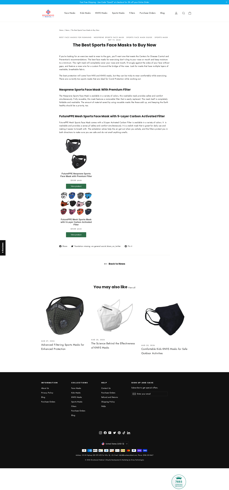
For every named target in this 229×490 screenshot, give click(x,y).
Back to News (116, 263)
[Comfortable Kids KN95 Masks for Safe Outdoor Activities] (164, 318)
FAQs (103, 406)
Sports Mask (161, 37)
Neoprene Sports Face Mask (109, 37)
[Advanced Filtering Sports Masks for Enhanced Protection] (64, 316)
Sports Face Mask (82, 122)
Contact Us (106, 388)
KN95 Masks (101, 13)
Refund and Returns (109, 397)
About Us (45, 388)
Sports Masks (118, 13)
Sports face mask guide (139, 37)
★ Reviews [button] (2, 248)
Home (61, 30)
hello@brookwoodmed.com (128, 455)
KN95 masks (106, 75)
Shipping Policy (108, 401)
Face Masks (69, 13)
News (67, 30)
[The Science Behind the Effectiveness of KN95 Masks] (114, 315)
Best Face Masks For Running (75, 37)
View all (131, 287)
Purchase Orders (147, 13)
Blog (162, 13)
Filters (132, 13)
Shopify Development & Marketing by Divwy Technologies (125, 460)
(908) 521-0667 (147, 455)
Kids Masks (85, 13)
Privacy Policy (47, 392)
